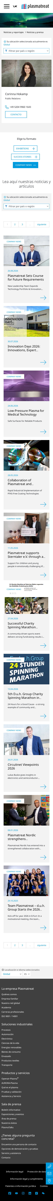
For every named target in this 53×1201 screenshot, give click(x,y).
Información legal (14, 1171)
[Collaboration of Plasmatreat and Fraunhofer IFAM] (26, 455)
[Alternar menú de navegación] (7, 6)
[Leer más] (43, 298)
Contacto (16, 114)
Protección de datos (37, 1171)
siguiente (41, 224)
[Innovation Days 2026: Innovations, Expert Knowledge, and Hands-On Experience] (26, 321)
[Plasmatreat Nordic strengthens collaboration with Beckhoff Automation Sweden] (26, 810)
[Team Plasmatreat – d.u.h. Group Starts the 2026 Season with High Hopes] (26, 881)
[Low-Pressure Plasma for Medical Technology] (26, 386)
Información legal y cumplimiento (26, 1178)
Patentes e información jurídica (20, 1186)
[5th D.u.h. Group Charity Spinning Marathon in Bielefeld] (26, 669)
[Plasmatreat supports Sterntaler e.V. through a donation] (26, 528)
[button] (15, 6)
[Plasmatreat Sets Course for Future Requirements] (26, 251)
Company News (23, 165)
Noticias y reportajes (14, 32)
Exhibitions (22, 148)
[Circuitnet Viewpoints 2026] (26, 739)
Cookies (44, 1186)
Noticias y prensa (35, 32)
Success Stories (22, 156)
